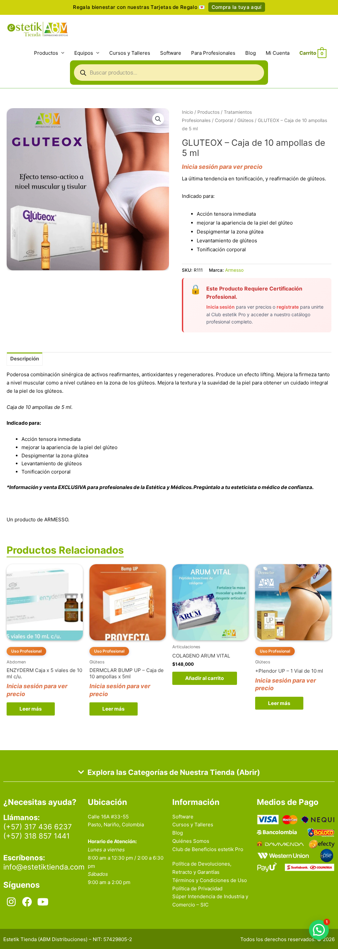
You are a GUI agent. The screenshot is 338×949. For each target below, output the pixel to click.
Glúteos (245, 120)
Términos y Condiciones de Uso (209, 880)
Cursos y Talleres (129, 53)
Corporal (224, 120)
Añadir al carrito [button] (204, 678)
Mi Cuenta (277, 53)
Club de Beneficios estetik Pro (207, 849)
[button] (158, 119)
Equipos (83, 53)
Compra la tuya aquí (237, 7)
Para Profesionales (213, 53)
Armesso (234, 270)
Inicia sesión (220, 307)
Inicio (187, 112)
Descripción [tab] (24, 358)
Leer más (30, 709)
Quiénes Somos (190, 841)
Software (170, 53)
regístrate (288, 307)
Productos (46, 53)
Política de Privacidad (197, 888)
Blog (250, 53)
